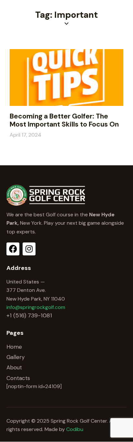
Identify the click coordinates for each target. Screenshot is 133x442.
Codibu (74, 429)
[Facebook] (12, 248)
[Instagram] (29, 248)
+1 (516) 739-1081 (29, 315)
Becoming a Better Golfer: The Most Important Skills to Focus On (64, 120)
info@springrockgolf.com (35, 307)
